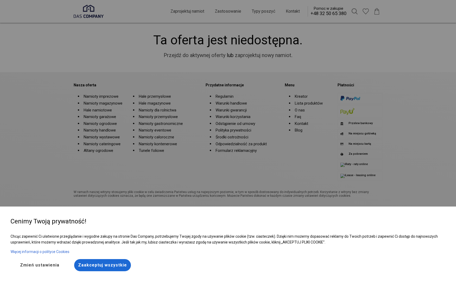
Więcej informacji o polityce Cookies (40, 252)
